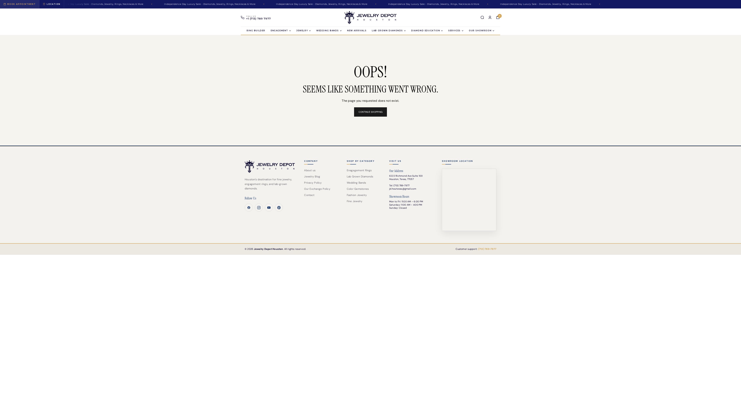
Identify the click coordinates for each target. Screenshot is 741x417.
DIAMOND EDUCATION (425, 30)
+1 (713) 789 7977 (258, 18)
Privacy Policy (313, 182)
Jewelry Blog (312, 176)
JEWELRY (302, 30)
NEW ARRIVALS (356, 30)
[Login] (490, 17)
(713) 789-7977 (401, 185)
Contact (309, 195)
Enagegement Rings (359, 170)
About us (310, 170)
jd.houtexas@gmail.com (402, 188)
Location (53, 4)
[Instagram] (259, 207)
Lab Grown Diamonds (360, 176)
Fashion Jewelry (357, 195)
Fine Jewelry (355, 201)
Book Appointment (21, 4)
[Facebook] (249, 207)
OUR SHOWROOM (480, 30)
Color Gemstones (358, 189)
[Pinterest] (279, 207)
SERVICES (454, 30)
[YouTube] (269, 207)
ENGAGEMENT (279, 30)
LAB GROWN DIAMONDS (387, 30)
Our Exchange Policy (317, 189)
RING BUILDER (256, 30)
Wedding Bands (327, 30)
